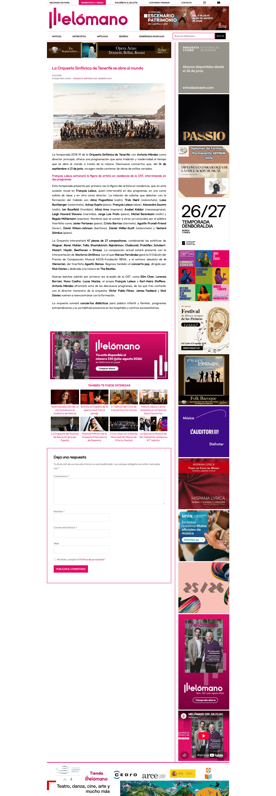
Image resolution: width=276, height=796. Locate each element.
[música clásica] (203, 535)
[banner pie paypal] (138, 788)
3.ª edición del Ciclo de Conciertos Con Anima (124, 408)
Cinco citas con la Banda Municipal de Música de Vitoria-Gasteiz (124, 437)
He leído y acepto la (81, 559)
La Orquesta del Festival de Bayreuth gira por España (65, 437)
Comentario (61, 476)
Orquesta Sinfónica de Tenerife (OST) (92, 78)
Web (56, 543)
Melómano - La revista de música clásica (88, 18)
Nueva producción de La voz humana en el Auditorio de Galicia (64, 410)
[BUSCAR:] (194, 36)
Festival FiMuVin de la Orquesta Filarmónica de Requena (94, 437)
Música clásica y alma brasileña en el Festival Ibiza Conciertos (153, 410)
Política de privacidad (91, 559)
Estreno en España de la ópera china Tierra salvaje (94, 410)
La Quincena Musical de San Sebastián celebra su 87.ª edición (153, 437)
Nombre (59, 511)
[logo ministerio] (182, 773)
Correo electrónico (65, 527)
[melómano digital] (203, 67)
